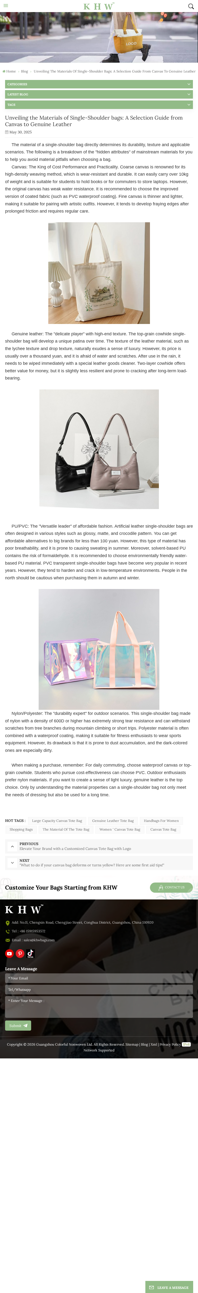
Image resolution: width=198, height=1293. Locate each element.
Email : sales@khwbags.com (33, 940)
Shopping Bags (21, 829)
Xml (154, 1044)
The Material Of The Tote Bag (66, 829)
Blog (144, 1044)
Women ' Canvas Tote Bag (119, 829)
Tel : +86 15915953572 (28, 931)
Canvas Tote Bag (163, 829)
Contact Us (174, 887)
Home (11, 71)
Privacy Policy (170, 1044)
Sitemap (132, 1044)
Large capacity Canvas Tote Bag (57, 821)
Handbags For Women (161, 821)
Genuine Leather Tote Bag (113, 821)
